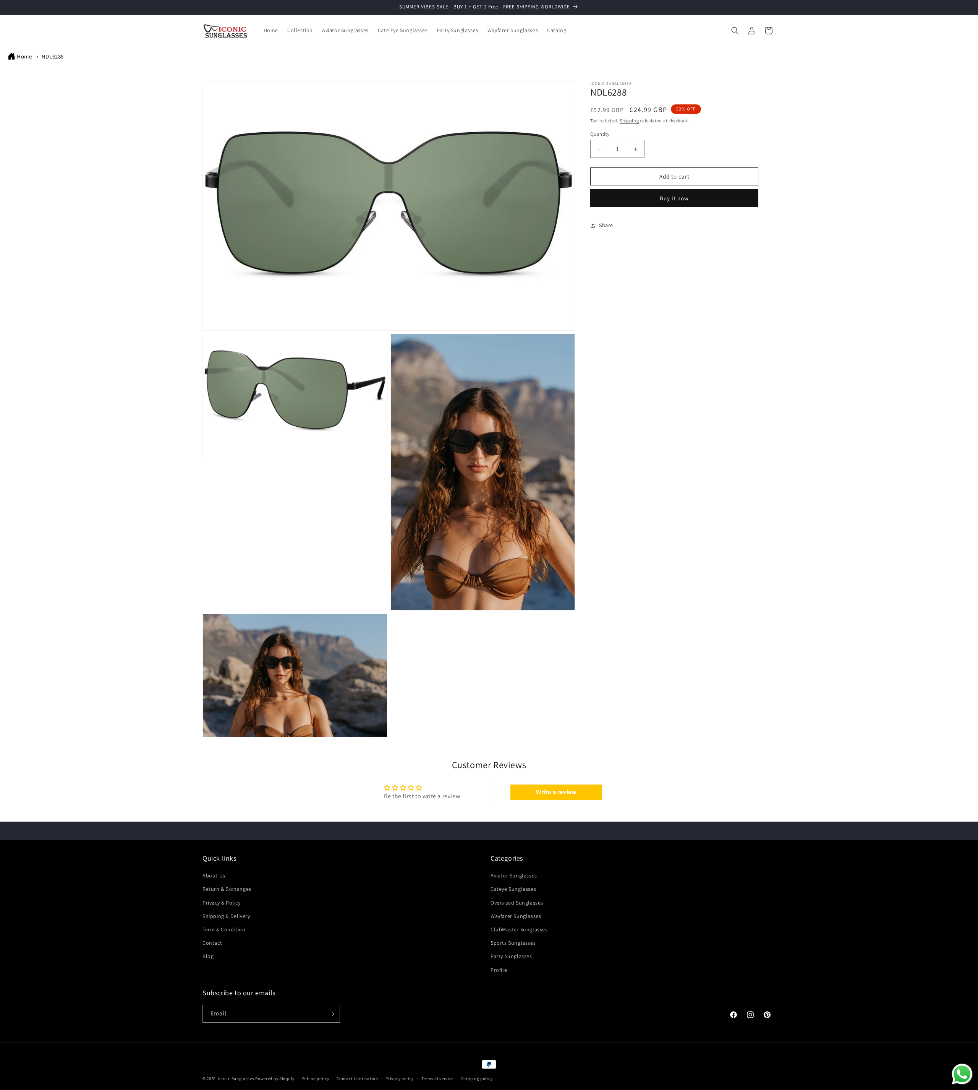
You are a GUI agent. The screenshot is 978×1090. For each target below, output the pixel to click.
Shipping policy (477, 1078)
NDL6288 (53, 56)
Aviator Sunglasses (514, 875)
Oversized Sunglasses (517, 902)
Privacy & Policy (221, 902)
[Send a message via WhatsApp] (962, 1074)
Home (24, 56)
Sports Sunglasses (513, 943)
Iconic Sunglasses (236, 1078)
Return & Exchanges (226, 889)
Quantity (599, 134)
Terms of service (437, 1078)
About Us (213, 875)
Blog (208, 956)
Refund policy (315, 1078)
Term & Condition (224, 929)
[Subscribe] (331, 1014)
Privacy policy (399, 1078)
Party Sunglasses (511, 956)
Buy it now (674, 198)
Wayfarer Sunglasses (516, 916)
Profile (499, 970)
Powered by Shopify (275, 1078)
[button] (735, 30)
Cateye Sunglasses (513, 889)
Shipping (629, 120)
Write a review (556, 792)
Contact (212, 943)
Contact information (357, 1078)
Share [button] (606, 225)
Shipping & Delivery (226, 916)
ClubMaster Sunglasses (519, 929)
